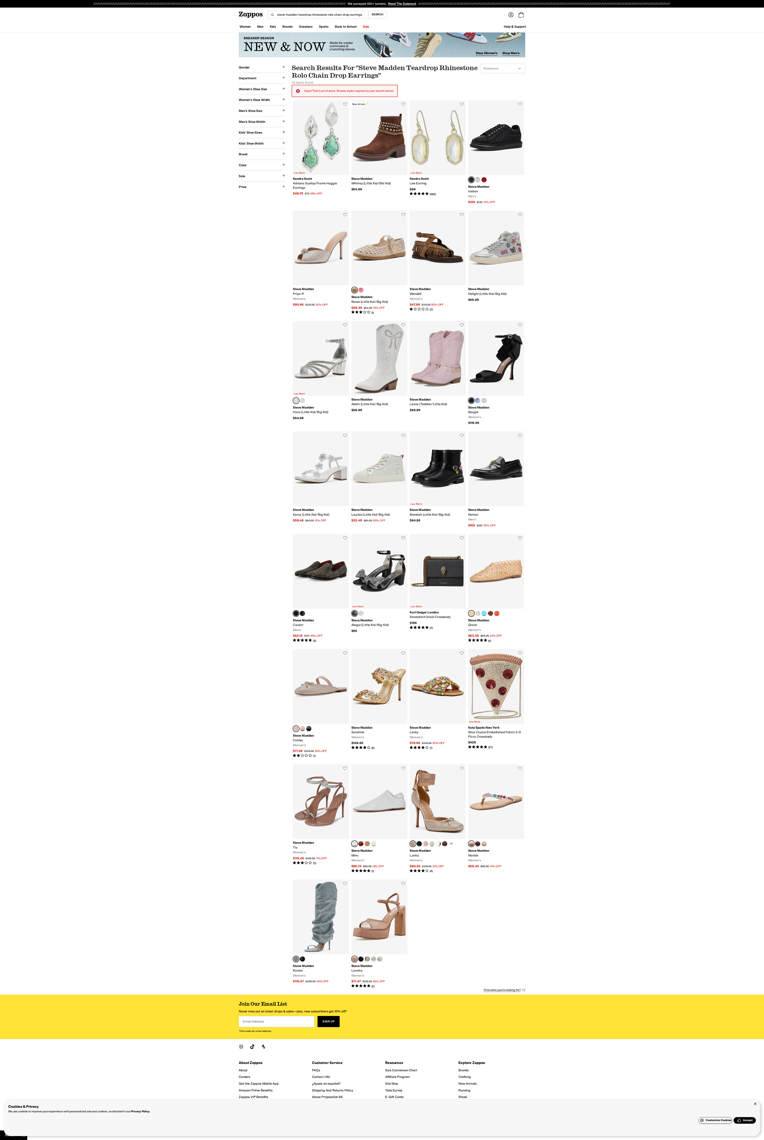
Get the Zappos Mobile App (259, 1083)
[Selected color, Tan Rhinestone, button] (471, 613)
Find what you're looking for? (502, 990)
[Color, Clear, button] (478, 613)
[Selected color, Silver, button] (296, 400)
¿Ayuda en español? (326, 1083)
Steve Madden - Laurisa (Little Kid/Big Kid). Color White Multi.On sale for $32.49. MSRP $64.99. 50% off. (379, 479)
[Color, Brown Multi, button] (478, 844)
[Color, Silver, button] (361, 613)
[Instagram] (241, 1046)
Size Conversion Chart (401, 1070)
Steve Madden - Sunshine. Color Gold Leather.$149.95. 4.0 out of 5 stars (379, 703)
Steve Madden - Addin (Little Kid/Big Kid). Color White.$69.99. (379, 373)
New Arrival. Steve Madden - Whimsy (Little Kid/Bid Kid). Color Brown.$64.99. (379, 152)
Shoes (462, 1097)
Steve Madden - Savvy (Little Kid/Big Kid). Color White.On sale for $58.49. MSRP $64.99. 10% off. (321, 479)
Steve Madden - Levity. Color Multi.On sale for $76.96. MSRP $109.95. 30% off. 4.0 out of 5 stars (438, 703)
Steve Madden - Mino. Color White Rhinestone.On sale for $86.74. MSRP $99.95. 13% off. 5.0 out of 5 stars (379, 818)
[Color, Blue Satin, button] (478, 400)
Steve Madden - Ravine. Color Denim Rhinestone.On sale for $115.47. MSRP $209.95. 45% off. (321, 934)
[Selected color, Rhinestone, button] (296, 613)
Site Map (391, 1083)
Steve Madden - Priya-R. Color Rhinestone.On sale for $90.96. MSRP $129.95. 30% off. (321, 263)
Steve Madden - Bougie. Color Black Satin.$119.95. (496, 373)
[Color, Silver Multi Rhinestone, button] (484, 844)
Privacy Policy (140, 1111)
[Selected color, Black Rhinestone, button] (471, 180)
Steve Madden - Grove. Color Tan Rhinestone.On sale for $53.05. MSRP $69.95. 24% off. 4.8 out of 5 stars (496, 588)
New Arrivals (467, 1083)
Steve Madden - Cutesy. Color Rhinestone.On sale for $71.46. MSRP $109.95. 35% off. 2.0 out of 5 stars (321, 703)
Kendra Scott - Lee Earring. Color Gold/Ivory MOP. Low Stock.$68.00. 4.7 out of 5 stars (438, 152)
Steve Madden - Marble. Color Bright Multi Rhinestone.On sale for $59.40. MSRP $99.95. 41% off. (496, 818)
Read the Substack (402, 4)
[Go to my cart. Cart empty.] (521, 15)
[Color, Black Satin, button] (419, 844)
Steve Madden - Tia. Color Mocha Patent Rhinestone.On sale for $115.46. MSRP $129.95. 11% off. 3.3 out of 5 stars (321, 818)
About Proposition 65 (327, 1097)
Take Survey (393, 1090)
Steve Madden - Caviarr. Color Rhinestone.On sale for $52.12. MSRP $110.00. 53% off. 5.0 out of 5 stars (321, 588)
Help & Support (515, 26)
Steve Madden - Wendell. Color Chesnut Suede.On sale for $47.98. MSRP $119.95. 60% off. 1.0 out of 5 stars (438, 263)
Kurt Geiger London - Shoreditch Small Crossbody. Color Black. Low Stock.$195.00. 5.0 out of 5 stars (438, 588)
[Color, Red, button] (497, 613)
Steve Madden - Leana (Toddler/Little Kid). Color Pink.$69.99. (438, 373)
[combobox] (317, 15)
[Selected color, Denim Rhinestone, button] (296, 959)
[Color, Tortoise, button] (490, 613)
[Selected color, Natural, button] (354, 290)
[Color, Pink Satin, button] (425, 844)
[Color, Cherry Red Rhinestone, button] (361, 844)
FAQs (316, 1070)
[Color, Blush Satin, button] (302, 728)
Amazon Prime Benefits (256, 1090)
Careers (244, 1077)
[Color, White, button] (302, 400)
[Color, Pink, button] (361, 290)
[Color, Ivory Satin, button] (484, 400)
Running (464, 1090)
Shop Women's (487, 53)
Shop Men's (510, 53)
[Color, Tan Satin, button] (438, 844)
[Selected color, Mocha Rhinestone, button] (354, 959)
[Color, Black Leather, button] (309, 728)
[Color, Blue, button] (484, 613)
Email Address (253, 1021)
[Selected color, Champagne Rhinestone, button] (413, 844)
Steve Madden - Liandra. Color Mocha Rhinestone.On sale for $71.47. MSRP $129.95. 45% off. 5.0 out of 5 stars (379, 934)
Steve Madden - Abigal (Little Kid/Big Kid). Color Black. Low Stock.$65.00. (379, 588)
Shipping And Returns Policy (332, 1090)
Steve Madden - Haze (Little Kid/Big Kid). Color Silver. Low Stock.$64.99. (321, 373)
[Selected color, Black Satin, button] (471, 400)
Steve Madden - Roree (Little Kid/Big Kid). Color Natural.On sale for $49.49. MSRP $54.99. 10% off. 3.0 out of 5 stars (379, 263)
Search (377, 14)
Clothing (464, 1077)
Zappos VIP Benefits (253, 1097)
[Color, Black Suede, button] (361, 959)
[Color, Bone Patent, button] (380, 959)
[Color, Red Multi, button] (484, 180)
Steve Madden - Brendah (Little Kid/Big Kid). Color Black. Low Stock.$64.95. (438, 479)
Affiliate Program (397, 1077)
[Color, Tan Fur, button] (367, 844)
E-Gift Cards (394, 1097)
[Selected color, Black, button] (354, 613)
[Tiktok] (252, 1046)
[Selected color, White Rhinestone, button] (354, 844)
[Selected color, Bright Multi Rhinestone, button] (471, 844)
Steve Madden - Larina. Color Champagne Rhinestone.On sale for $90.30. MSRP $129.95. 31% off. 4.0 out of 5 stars (438, 818)
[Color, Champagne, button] (367, 959)
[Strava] (263, 1046)
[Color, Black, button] (302, 613)
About (243, 1070)
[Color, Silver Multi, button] (478, 180)
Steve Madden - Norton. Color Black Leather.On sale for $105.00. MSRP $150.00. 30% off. (496, 479)
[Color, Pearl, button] (373, 844)
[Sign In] (511, 15)
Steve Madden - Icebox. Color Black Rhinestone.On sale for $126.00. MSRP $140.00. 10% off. (496, 152)
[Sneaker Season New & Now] (382, 44)
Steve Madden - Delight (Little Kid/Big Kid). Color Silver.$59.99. (496, 263)
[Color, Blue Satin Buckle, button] (373, 959)
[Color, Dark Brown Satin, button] (444, 844)
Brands (463, 1070)
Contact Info (321, 1077)
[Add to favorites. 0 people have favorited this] (345, 104)
